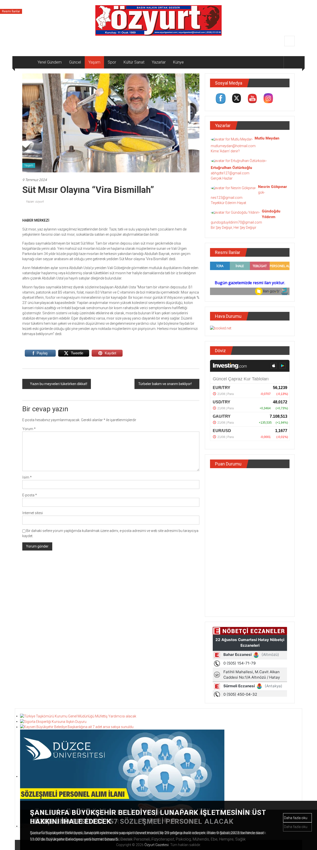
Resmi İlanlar (11, 11)
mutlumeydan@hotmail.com (233, 146)
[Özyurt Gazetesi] (28, 62)
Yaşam (94, 62)
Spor (112, 62)
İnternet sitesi (32, 513)
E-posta (29, 495)
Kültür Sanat (134, 62)
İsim (27, 477)
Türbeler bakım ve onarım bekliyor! (165, 384)
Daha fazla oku (296, 818)
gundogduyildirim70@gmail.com (236, 222)
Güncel (75, 62)
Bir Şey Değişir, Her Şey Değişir (233, 228)
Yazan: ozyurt (35, 201)
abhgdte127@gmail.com (230, 173)
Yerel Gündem (50, 62)
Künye (178, 62)
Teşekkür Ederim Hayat (228, 203)
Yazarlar (159, 62)
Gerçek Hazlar (222, 178)
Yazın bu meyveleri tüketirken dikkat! (58, 384)
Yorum (29, 429)
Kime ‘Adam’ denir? (225, 151)
